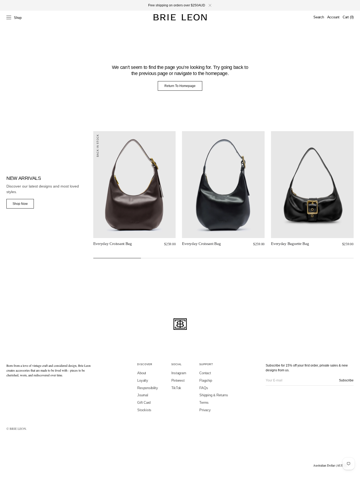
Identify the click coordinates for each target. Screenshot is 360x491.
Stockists (144, 410)
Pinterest (178, 380)
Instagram (178, 373)
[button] (318, 17)
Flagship (205, 380)
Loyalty (142, 380)
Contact (205, 373)
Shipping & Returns (213, 395)
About (141, 373)
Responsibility (147, 388)
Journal (142, 395)
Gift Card (144, 403)
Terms (204, 403)
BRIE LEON (18, 428)
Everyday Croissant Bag (112, 244)
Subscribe (346, 380)
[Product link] (134, 184)
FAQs (203, 388)
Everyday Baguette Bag (290, 244)
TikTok (176, 388)
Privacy (205, 410)
